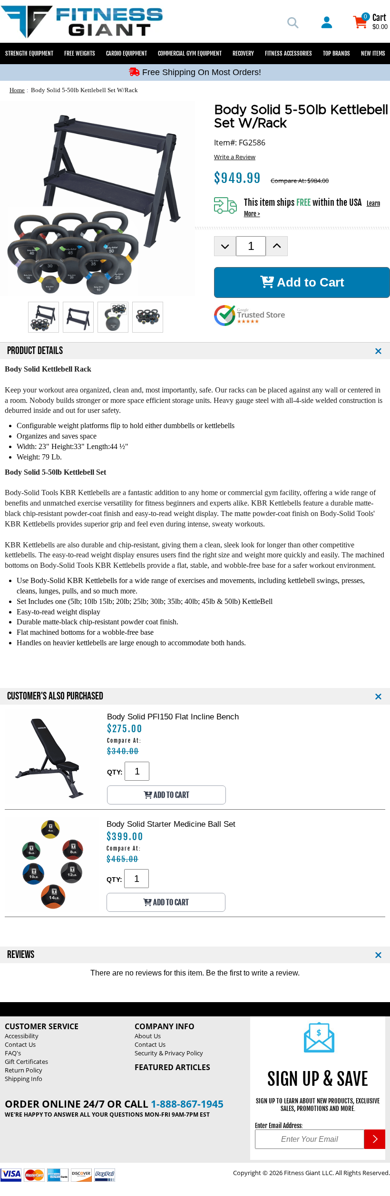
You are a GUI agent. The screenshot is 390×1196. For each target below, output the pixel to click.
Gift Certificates (26, 1061)
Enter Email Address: (279, 1125)
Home (17, 90)
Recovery (243, 53)
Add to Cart (309, 282)
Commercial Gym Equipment (190, 53)
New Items (373, 53)
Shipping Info (23, 1078)
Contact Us (20, 1044)
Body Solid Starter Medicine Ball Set (171, 824)
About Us (148, 1036)
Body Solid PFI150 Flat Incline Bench (173, 716)
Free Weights (79, 53)
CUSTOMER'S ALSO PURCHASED (55, 696)
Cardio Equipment (126, 53)
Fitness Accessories (288, 53)
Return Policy (23, 1070)
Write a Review (234, 157)
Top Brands (336, 53)
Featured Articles (172, 1067)
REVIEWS (20, 954)
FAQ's (13, 1053)
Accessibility (22, 1036)
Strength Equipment (29, 53)
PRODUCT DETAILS (35, 350)
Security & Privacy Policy (169, 1053)
